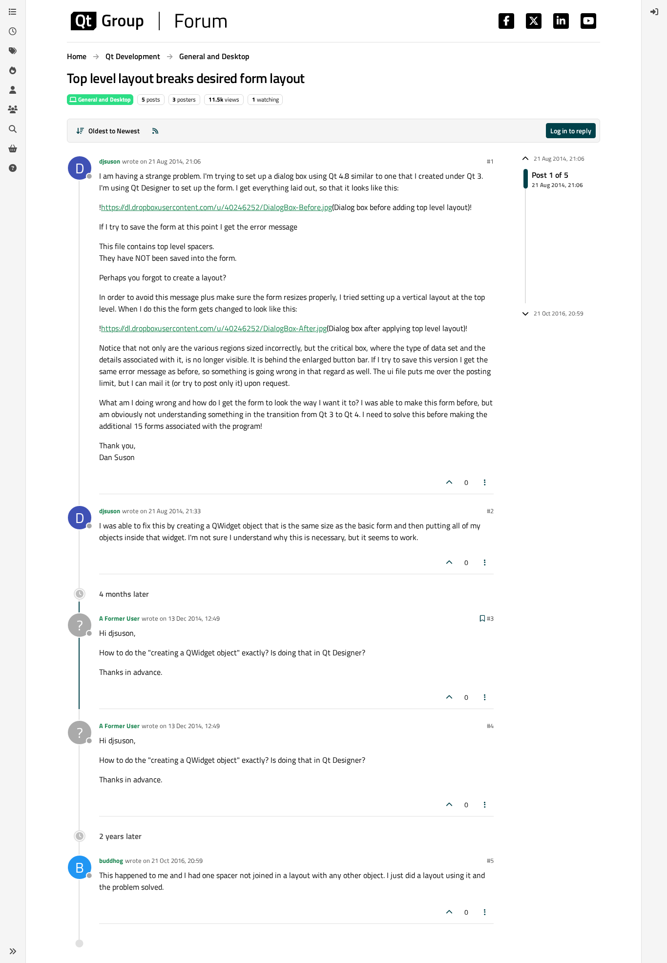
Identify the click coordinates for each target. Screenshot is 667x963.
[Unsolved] (12, 168)
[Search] (12, 129)
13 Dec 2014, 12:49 (194, 618)
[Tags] (12, 51)
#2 (490, 511)
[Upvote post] (449, 482)
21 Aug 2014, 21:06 (174, 161)
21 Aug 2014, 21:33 (174, 511)
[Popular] (12, 70)
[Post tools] (485, 482)
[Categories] (12, 12)
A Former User (119, 618)
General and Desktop (104, 99)
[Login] (654, 12)
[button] (12, 951)
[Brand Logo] (149, 21)
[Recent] (12, 31)
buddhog (111, 860)
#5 (490, 860)
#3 (490, 618)
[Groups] (12, 109)
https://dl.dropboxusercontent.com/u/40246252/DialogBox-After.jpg (214, 328)
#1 (490, 161)
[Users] (12, 90)
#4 (490, 726)
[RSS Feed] (155, 130)
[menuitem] (654, 12)
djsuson (109, 161)
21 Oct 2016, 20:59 (177, 860)
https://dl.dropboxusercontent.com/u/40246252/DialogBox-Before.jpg (216, 207)
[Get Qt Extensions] (12, 148)
